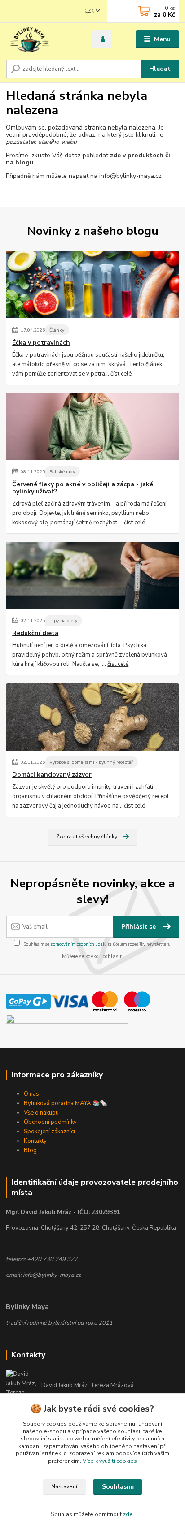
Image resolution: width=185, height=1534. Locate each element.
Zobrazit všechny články (86, 836)
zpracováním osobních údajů (78, 944)
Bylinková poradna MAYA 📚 (62, 1103)
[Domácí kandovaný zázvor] (92, 717)
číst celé (121, 374)
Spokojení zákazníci (49, 1132)
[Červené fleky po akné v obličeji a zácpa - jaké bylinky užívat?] (92, 426)
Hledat (160, 69)
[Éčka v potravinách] (92, 284)
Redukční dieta (35, 633)
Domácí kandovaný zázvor (52, 774)
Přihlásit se (139, 926)
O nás (31, 1094)
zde (128, 1514)
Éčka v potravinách (41, 342)
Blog (30, 1150)
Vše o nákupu (41, 1113)
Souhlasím (118, 1486)
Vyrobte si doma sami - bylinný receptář (91, 762)
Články (56, 330)
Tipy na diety (63, 620)
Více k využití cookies (110, 1461)
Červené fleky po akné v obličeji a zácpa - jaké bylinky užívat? (82, 488)
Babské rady (62, 471)
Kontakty (35, 1141)
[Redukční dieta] (92, 575)
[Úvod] (42, 39)
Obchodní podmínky (50, 1122)
